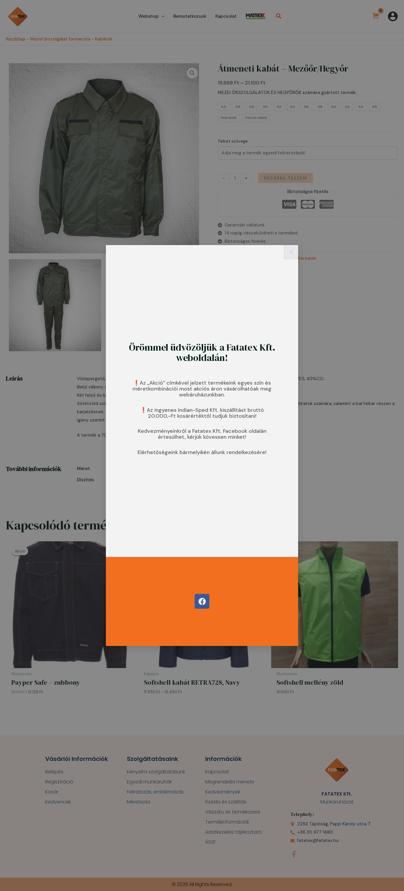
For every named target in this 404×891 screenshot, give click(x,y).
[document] (202, 445)
